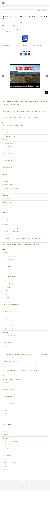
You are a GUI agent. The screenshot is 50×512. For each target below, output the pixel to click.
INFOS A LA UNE (6, 164)
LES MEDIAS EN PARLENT (8, 184)
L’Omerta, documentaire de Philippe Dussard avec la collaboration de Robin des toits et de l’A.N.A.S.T (25, 101)
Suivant (45, 10)
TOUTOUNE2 (6, 216)
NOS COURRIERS (6, 195)
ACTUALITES (13, 45)
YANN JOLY (5, 219)
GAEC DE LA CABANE (7, 160)
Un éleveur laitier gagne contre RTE (10, 108)
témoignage (5, 212)
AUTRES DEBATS (6, 146)
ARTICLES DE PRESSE (22, 45)
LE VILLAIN (5, 181)
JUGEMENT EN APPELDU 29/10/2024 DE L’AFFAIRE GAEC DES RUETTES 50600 (21, 117)
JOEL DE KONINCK (7, 171)
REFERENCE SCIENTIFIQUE (9, 209)
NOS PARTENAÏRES (7, 198)
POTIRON (5, 205)
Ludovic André (6, 191)
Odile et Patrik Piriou (7, 202)
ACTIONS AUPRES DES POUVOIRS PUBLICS (13, 125)
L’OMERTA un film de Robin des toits (11, 104)
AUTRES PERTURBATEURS (9, 150)
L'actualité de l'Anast (7, 177)
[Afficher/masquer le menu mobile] (47, 2)
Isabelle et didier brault (8, 167)
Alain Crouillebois (6, 132)
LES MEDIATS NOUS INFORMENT (34, 45)
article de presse (6, 139)
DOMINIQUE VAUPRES (8, 153)
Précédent (40, 10)
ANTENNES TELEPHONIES (9, 136)
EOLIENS (5, 157)
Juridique (5, 174)
